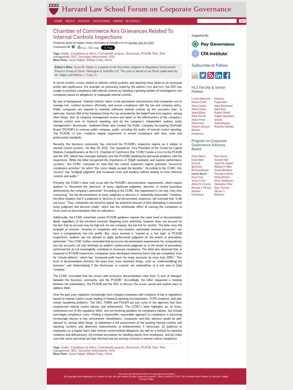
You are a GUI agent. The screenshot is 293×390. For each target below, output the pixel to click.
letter (160, 152)
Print (83, 48)
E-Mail (95, 48)
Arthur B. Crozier (201, 184)
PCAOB (146, 53)
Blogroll (133, 21)
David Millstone (223, 170)
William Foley (94, 60)
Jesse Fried (198, 119)
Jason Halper (77, 60)
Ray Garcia (220, 156)
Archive (84, 21)
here (149, 86)
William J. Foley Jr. (85, 75)
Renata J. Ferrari (201, 187)
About (70, 21)
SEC (74, 56)
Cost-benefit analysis (111, 53)
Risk (155, 53)
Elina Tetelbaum (223, 180)
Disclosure (132, 53)
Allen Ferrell (199, 116)
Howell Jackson (201, 126)
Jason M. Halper (84, 67)
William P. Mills (223, 166)
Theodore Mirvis (223, 173)
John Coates (199, 105)
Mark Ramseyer (223, 105)
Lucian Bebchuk (201, 98)
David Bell (198, 159)
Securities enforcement (93, 56)
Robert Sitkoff (222, 112)
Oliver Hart (198, 123)
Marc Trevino (222, 187)
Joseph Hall (221, 159)
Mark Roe (220, 109)
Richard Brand (200, 170)
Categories (101, 21)
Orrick (108, 60)
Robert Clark (199, 102)
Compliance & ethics (84, 53)
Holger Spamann (224, 116)
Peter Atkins (198, 156)
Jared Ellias (198, 112)
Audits (65, 53)
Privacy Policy (146, 379)
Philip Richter (222, 177)
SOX (112, 56)
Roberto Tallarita (224, 126)
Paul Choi (197, 177)
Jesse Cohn (198, 180)
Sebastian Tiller (223, 184)
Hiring (118, 21)
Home (58, 21)
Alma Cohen (199, 109)
